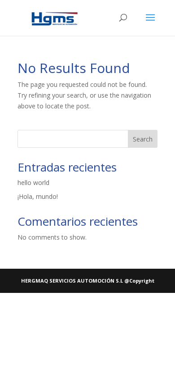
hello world (33, 182)
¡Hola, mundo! (38, 196)
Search (143, 139)
